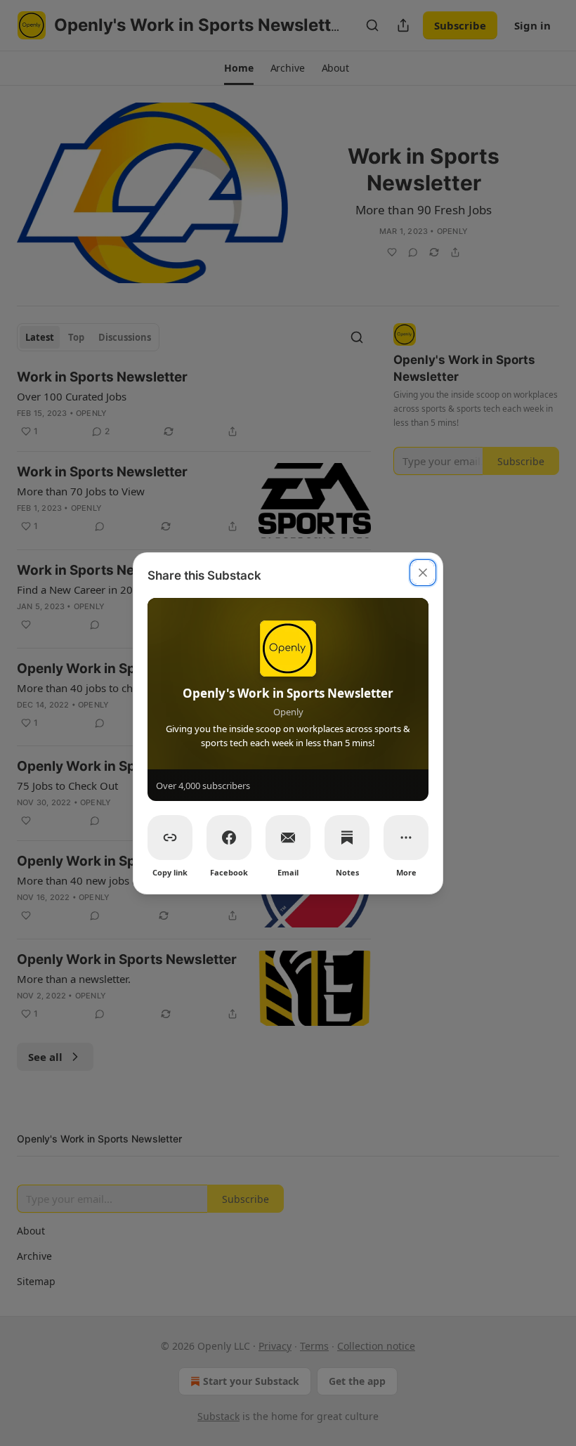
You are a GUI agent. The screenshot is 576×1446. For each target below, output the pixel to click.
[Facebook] (229, 837)
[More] (406, 837)
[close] (423, 572)
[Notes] (347, 837)
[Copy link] (170, 837)
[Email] (288, 837)
